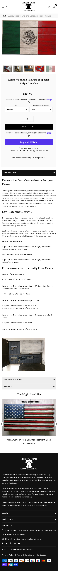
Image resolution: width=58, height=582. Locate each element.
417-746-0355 (15, 534)
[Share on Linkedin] (27, 150)
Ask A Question (41, 151)
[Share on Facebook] (17, 150)
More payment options (28, 148)
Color (16, 105)
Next (54, 42)
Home (4, 16)
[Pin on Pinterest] (24, 150)
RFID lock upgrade (41, 105)
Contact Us (41, 555)
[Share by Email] (31, 150)
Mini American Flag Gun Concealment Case (29, 440)
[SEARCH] (7, 7)
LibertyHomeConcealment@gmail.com (23, 539)
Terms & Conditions (25, 555)
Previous (4, 42)
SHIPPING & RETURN (13, 380)
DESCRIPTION (10, 173)
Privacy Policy (8, 555)
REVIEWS (8, 386)
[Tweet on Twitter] (20, 150)
